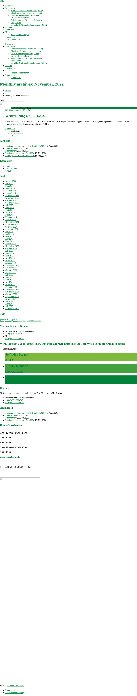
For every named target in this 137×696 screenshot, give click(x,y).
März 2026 (10, 188)
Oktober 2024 (11, 227)
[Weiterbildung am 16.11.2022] (19, 110)
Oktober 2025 (11, 200)
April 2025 (10, 212)
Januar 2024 (10, 244)
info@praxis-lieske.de (14, 338)
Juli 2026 (9, 183)
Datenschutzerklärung (14, 692)
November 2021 (12, 292)
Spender (30, 321)
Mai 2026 (9, 186)
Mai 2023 (9, 256)
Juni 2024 (9, 234)
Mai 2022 (9, 280)
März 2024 (10, 241)
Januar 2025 (10, 219)
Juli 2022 (9, 275)
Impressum (10, 37)
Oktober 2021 (11, 294)
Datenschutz (16, 39)
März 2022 (10, 284)
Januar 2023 (10, 263)
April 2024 (10, 239)
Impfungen (10, 166)
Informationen (17, 133)
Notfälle (8, 27)
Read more (10, 128)
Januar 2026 (10, 193)
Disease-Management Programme (25, 15)
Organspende (22, 320)
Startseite (9, 6)
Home (8, 91)
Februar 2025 (11, 217)
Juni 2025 (9, 207)
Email (7, 383)
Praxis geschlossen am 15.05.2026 (20, 155)
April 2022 (10, 282)
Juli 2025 (9, 205)
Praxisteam (10, 30)
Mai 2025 (9, 210)
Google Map (10, 360)
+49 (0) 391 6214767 (14, 334)
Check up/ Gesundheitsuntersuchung (26, 13)
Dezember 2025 (12, 195)
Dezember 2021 (12, 289)
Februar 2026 (11, 191)
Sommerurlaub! (12, 148)
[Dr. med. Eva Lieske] (3, 1)
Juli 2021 (9, 301)
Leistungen (10, 8)
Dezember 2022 (12, 265)
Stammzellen (37, 320)
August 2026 (10, 181)
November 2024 (12, 224)
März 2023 (10, 260)
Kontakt (8, 32)
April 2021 (10, 304)
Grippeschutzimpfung (20, 18)
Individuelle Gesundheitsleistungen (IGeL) (29, 25)
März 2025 (10, 215)
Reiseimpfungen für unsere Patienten (26, 20)
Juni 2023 (9, 253)
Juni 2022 (9, 277)
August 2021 (10, 299)
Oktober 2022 (11, 270)
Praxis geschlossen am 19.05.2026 (20, 153)
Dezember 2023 (12, 246)
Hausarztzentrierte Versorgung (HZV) (27, 10)
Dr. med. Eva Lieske (15, 686)
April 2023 (10, 258)
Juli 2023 (9, 251)
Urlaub (14, 136)
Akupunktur (16, 22)
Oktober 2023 (11, 248)
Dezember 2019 (12, 308)
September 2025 (12, 203)
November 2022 (12, 268)
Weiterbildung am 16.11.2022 (25, 116)
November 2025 (12, 198)
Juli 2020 (9, 306)
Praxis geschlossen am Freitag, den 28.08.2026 (25, 146)
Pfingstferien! (11, 151)
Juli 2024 (9, 231)
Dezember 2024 (12, 222)
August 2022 (10, 272)
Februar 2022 (11, 287)
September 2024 (12, 229)
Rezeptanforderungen (20, 34)
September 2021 (12, 296)
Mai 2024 (9, 236)
